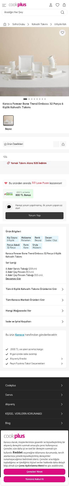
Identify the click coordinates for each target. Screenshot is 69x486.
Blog (7, 423)
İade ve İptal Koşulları (18, 321)
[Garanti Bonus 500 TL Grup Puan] (18, 193)
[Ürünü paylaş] (63, 144)
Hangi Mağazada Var (18, 310)
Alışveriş (10, 404)
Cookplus (10, 385)
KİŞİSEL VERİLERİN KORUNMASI (23, 413)
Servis (9, 394)
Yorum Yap (34, 215)
